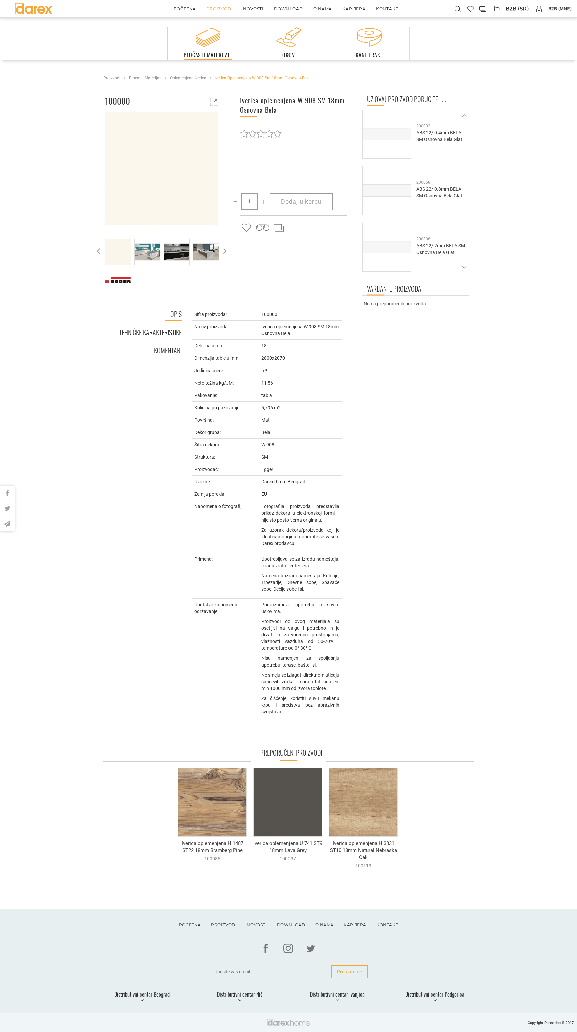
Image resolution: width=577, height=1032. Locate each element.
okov (288, 55)
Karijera (353, 8)
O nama (322, 8)
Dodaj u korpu (301, 201)
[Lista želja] (246, 228)
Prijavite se (349, 971)
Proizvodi (219, 8)
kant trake (369, 55)
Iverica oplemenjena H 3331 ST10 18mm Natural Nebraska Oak (363, 850)
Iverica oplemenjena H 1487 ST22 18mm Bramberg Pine (212, 846)
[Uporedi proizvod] (278, 228)
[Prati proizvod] (262, 228)
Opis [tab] (176, 314)
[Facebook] (265, 948)
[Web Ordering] (517, 9)
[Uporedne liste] (483, 9)
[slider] (261, 133)
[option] (161, 169)
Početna (185, 8)
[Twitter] (310, 948)
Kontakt (387, 8)
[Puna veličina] (214, 102)
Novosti (253, 8)
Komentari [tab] (168, 350)
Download (288, 8)
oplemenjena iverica (188, 78)
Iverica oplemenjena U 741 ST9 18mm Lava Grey (287, 846)
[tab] (145, 330)
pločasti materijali (208, 55)
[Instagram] (288, 948)
